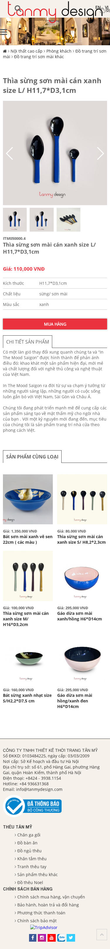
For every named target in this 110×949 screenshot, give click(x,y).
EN (98, 7)
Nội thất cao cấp (27, 51)
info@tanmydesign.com (39, 789)
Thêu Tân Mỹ (17, 826)
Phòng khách (59, 51)
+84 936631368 (34, 783)
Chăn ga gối (28, 835)
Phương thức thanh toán (41, 912)
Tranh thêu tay (31, 866)
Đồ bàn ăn (27, 843)
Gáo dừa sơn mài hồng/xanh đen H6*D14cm (74, 700)
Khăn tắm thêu (32, 858)
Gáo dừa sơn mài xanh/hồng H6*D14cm (79, 616)
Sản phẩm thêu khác (37, 874)
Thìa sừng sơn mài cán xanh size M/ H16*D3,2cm (26, 618)
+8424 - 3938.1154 (43, 778)
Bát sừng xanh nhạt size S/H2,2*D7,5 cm (27, 698)
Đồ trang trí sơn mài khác (39, 56)
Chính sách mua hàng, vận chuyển (51, 897)
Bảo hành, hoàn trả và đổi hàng (48, 905)
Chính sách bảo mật (37, 920)
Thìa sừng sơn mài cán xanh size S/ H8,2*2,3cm (81, 539)
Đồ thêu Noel (30, 882)
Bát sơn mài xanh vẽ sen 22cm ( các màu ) (28, 539)
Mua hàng (55, 324)
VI (107, 7)
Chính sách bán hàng (28, 888)
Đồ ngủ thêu (29, 850)
